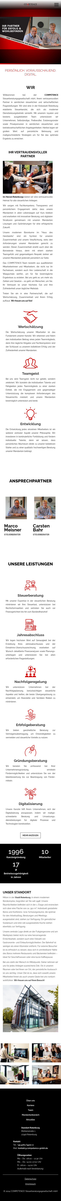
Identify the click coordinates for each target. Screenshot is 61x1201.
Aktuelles (30, 1120)
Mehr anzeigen (30, 835)
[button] (56, 4)
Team (30, 1110)
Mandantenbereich (30, 1115)
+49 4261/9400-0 (25, 1145)
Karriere (30, 1105)
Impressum (30, 1184)
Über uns (30, 1100)
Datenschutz (30, 1179)
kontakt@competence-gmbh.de (33, 1148)
